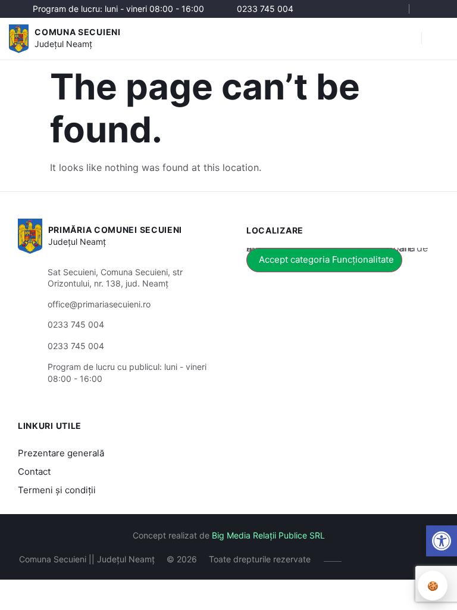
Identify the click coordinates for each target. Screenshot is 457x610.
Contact (34, 471)
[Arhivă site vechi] (431, 9)
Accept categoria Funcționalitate (326, 259)
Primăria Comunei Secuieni (115, 230)
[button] (441, 540)
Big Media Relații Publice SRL (268, 535)
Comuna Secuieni (78, 32)
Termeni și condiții (57, 490)
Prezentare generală (61, 453)
